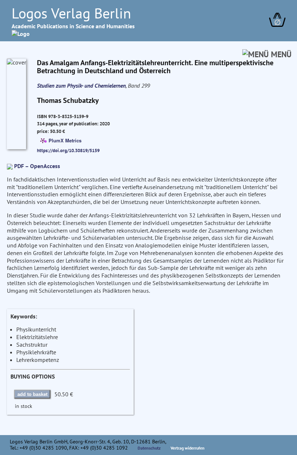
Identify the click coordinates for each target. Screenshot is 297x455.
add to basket (32, 394)
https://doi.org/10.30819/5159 (68, 150)
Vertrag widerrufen (188, 448)
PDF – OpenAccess (37, 166)
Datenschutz (149, 448)
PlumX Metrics (65, 140)
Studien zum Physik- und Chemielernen (81, 85)
